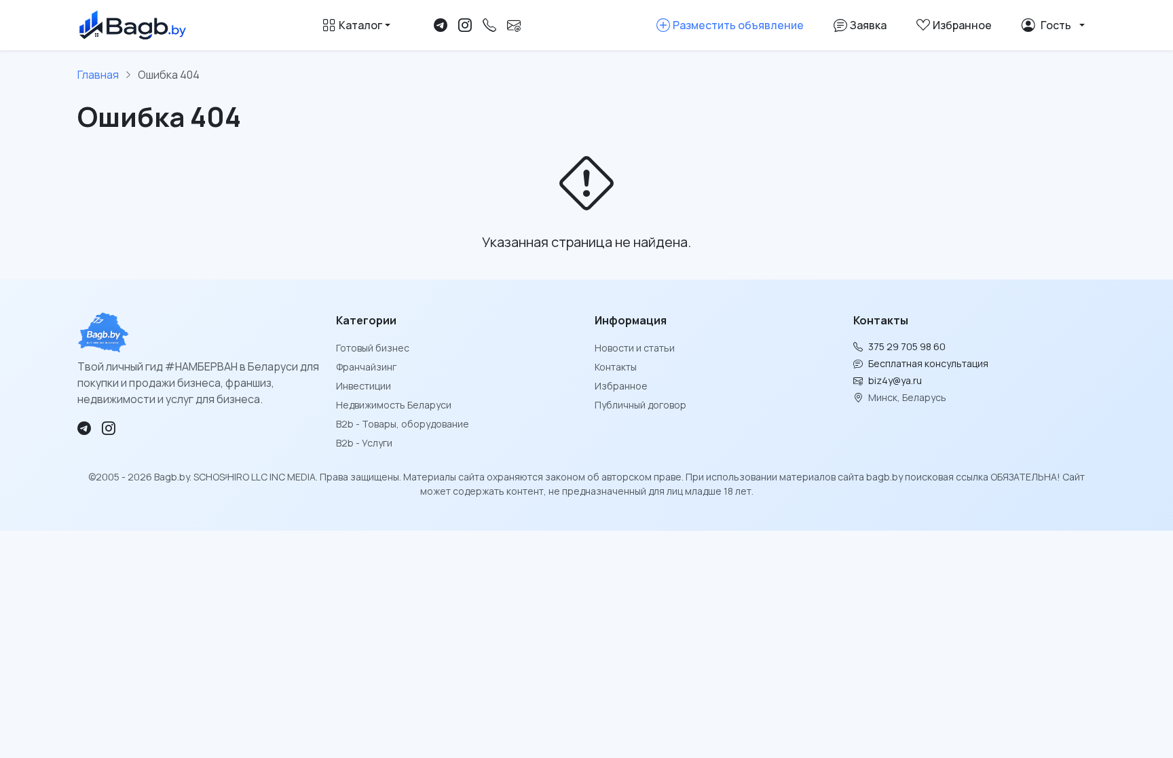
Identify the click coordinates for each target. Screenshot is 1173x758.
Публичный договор (640, 404)
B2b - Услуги (364, 442)
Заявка (868, 25)
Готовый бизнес (372, 347)
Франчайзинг (366, 366)
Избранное (621, 385)
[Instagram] (465, 25)
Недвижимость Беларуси (393, 404)
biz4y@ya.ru (895, 380)
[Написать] (514, 25)
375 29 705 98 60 (907, 346)
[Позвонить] (489, 25)
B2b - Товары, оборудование (402, 423)
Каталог (360, 25)
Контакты (616, 366)
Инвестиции (363, 385)
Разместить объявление (738, 25)
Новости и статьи (635, 347)
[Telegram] (440, 25)
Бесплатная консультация (928, 363)
